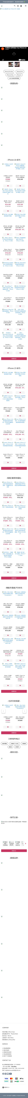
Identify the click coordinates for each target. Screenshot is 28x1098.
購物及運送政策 (8, 1052)
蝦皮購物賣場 (7, 1048)
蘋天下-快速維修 (8, 1056)
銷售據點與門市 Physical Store (10, 1034)
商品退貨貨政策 (8, 1054)
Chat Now (13, 1066)
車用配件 (17, 747)
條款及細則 (7, 1050)
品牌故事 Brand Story (7, 1037)
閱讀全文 (14, 850)
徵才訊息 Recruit (6, 1035)
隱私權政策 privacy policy (8, 1039)
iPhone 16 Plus (10, 74)
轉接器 (10, 747)
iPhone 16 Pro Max (9, 71)
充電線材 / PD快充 (14, 743)
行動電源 (24, 743)
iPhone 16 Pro (20, 71)
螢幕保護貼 (4, 743)
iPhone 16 (19, 74)
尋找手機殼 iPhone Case (8, 1032)
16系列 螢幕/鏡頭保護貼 (14, 78)
